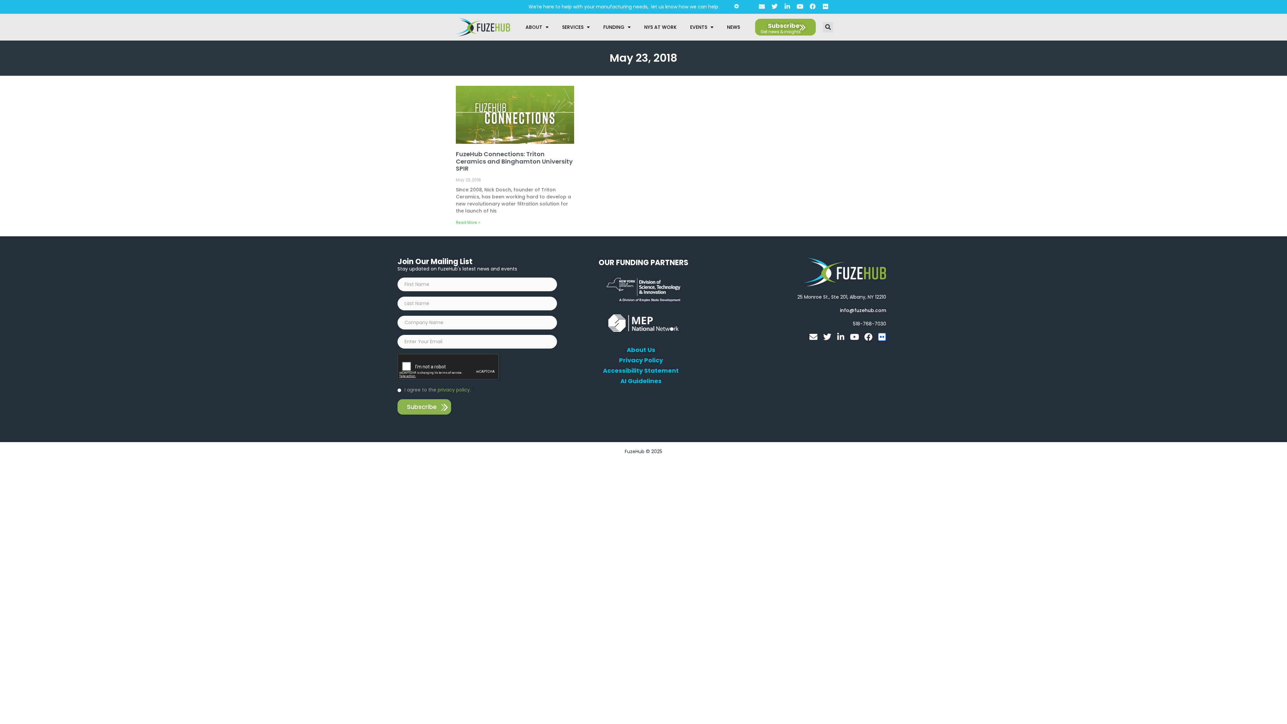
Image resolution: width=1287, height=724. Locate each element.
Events (698, 27)
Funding (613, 27)
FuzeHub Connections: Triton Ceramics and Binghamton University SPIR (514, 161)
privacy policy (454, 389)
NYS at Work (660, 27)
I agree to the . (440, 389)
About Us (641, 350)
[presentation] (448, 367)
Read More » (468, 222)
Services (573, 27)
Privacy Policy (641, 360)
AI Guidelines (641, 381)
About (534, 27)
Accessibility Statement (641, 370)
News (733, 27)
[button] (828, 27)
